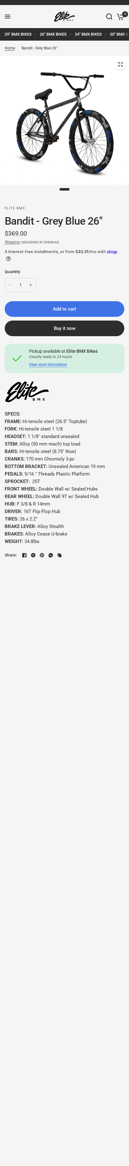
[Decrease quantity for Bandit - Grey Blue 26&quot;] (10, 285)
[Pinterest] (42, 555)
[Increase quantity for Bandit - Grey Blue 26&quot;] (31, 285)
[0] (119, 16)
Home (10, 48)
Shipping (12, 242)
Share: (11, 555)
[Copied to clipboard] (59, 555)
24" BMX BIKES (88, 34)
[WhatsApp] (50, 555)
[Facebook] (24, 555)
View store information (48, 364)
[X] (33, 555)
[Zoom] (120, 64)
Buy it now (64, 328)
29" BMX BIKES (18, 34)
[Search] (109, 16)
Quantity (12, 271)
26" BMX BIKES (53, 34)
